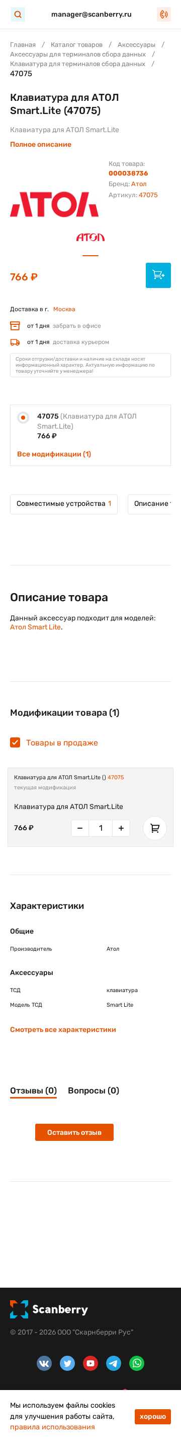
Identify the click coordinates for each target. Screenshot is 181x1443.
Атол (139, 184)
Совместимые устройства (64, 503)
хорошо (153, 1416)
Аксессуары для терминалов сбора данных (78, 54)
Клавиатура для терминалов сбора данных (77, 64)
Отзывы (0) (33, 1090)
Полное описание (40, 144)
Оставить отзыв (74, 1132)
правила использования (52, 1427)
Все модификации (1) (54, 454)
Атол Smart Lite (35, 627)
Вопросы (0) (93, 1090)
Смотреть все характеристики (63, 1029)
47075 (116, 777)
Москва (64, 309)
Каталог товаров (77, 44)
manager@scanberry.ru (91, 14)
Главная (23, 44)
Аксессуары (136, 44)
